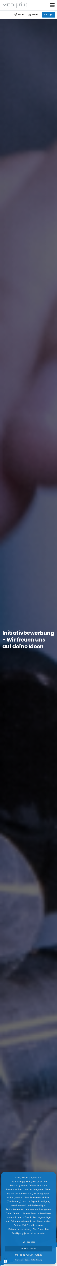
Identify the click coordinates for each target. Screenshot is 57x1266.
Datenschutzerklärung (33, 1260)
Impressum (19, 1260)
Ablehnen (28, 1242)
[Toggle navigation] (52, 5)
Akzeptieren (29, 1248)
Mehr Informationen (28, 1254)
